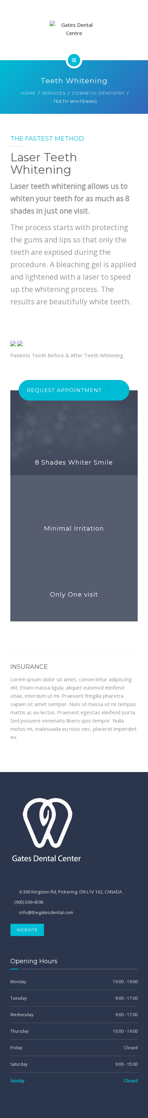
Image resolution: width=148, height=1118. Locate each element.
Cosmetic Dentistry (98, 93)
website (27, 929)
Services (53, 93)
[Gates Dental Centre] (74, 29)
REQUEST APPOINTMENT (64, 390)
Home (28, 93)
